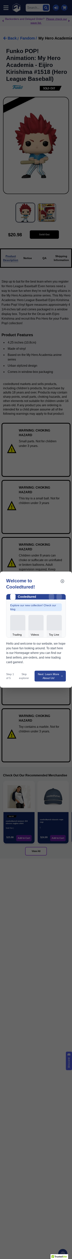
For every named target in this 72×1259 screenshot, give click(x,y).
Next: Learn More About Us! (48, 676)
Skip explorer (24, 676)
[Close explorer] (62, 581)
